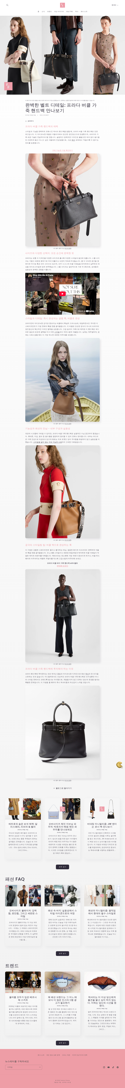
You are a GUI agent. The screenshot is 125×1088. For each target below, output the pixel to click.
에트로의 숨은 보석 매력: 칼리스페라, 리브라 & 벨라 (23, 825)
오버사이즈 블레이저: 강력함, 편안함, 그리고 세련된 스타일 (23, 913)
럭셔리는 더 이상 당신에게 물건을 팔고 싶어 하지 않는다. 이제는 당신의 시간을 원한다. (102, 1001)
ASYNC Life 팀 (66, 1082)
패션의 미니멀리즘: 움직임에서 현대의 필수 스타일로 (102, 912)
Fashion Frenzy (65, 1080)
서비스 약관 (66, 1055)
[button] (7, 5)
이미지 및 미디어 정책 (79, 1055)
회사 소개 (41, 1055)
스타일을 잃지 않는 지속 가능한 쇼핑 (47, 442)
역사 (87, 674)
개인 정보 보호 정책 (53, 1055)
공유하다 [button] (31, 121)
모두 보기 (62, 867)
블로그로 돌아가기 (64, 788)
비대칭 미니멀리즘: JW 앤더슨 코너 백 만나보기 (102, 825)
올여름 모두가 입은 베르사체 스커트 (23, 998)
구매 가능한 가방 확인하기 (62, 150)
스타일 (57, 332)
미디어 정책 (68, 248)
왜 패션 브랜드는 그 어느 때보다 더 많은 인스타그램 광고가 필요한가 (62, 1000)
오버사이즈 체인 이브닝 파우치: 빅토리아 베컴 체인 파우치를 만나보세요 (62, 826)
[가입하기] (39, 1067)
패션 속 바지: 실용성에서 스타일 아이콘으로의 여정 (62, 912)
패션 (73, 140)
